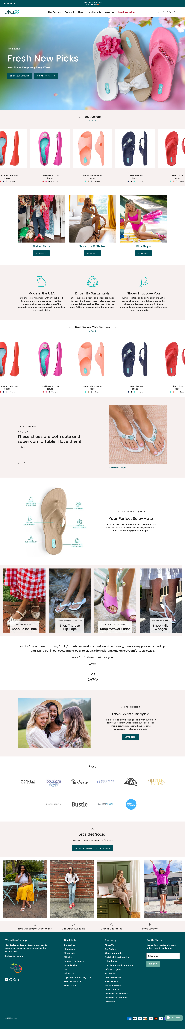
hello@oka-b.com (14, 956)
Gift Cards (69, 973)
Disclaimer (110, 1001)
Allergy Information (114, 953)
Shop (80, 12)
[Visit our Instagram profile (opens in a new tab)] (8, 3)
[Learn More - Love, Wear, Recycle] (54, 723)
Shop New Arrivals (20, 76)
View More (41, 253)
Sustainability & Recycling (117, 957)
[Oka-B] (11, 12)
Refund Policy (70, 965)
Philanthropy (111, 961)
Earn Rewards (94, 12)
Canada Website (113, 977)
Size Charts (69, 953)
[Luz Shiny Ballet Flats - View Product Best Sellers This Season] (50, 359)
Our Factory (110, 949)
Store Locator (70, 985)
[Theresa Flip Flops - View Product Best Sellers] (135, 148)
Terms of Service (113, 985)
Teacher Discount (72, 981)
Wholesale (110, 973)
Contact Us (69, 945)
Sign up (153, 964)
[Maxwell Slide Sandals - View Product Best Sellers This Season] (92, 359)
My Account (69, 949)
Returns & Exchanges (74, 961)
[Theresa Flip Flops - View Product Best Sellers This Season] (135, 359)
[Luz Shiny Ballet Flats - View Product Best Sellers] (50, 148)
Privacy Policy (111, 981)
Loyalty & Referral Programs (77, 977)
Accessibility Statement (116, 993)
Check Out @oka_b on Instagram (92, 848)
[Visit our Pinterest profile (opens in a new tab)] (11, 3)
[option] (92, 437)
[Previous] (18, 462)
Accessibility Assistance (116, 997)
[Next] (24, 462)
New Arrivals (54, 12)
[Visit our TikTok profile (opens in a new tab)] (14, 3)
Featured (69, 12)
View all (92, 120)
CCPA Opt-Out (112, 989)
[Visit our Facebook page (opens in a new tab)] (5, 3)
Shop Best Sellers (46, 76)
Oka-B (13, 1018)
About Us (109, 12)
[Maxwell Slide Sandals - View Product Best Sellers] (92, 148)
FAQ (66, 969)
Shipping (68, 957)
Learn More (131, 737)
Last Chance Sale (127, 12)
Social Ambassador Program (119, 965)
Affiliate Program (113, 969)
